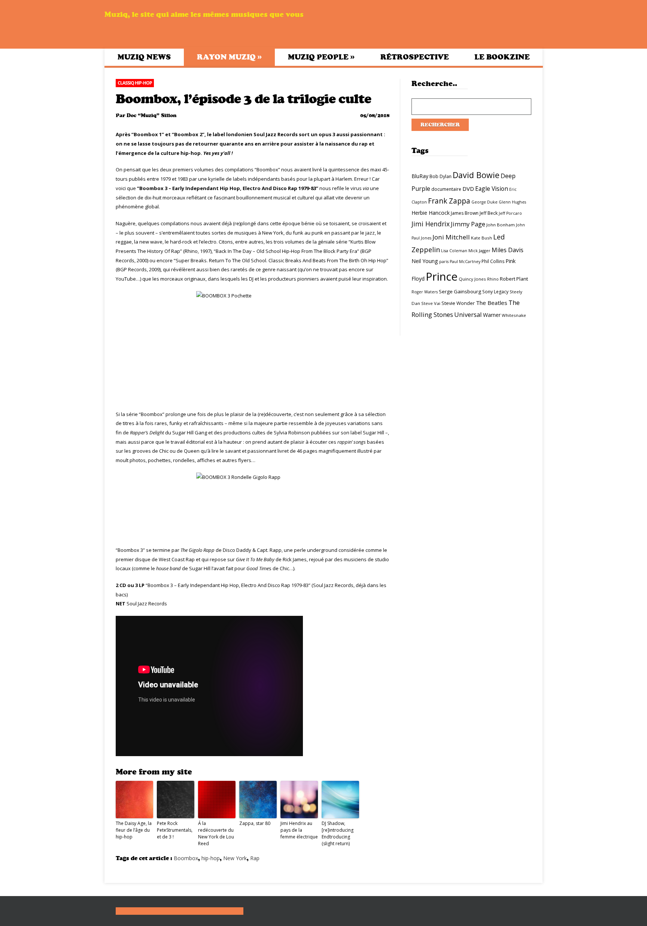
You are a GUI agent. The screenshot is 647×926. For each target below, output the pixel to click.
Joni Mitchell (451, 237)
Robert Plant (514, 278)
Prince (442, 276)
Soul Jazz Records (147, 603)
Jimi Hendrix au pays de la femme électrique (299, 830)
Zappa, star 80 (254, 823)
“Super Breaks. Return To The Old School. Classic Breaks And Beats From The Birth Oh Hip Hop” (281, 260)
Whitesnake (514, 315)
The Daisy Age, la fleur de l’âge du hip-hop (134, 830)
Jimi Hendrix (430, 223)
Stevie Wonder (458, 303)
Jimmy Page (468, 224)
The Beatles (491, 302)
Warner (492, 314)
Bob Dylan (440, 176)
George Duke (484, 202)
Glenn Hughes (512, 202)
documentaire (446, 189)
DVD (468, 188)
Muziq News (144, 57)
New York (235, 858)
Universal (468, 314)
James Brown (465, 213)
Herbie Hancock (430, 212)
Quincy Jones (472, 279)
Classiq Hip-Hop (135, 83)
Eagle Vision (491, 188)
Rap (254, 858)
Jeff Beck (489, 213)
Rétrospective (414, 57)
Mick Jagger (479, 250)
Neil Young (424, 261)
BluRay (419, 176)
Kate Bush (481, 238)
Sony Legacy (495, 291)
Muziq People (321, 56)
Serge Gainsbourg (460, 291)
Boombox (186, 858)
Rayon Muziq (229, 56)
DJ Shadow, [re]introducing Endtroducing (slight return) (337, 833)
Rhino (493, 279)
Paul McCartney (465, 261)
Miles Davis (507, 250)
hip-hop (210, 858)
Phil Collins (493, 261)
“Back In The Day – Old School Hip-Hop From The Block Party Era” (286, 251)
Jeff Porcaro (510, 213)
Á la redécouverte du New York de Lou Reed (216, 833)
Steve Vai (430, 303)
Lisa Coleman (454, 250)
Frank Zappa (449, 201)
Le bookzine (502, 57)
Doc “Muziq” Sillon (151, 115)
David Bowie (476, 174)
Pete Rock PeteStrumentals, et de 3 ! (174, 830)
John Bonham (500, 224)
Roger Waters (424, 291)
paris (444, 261)
